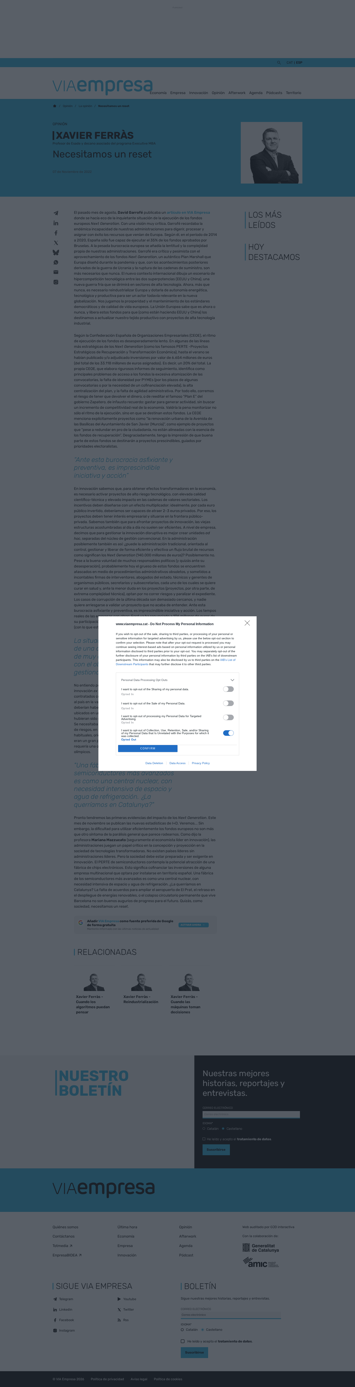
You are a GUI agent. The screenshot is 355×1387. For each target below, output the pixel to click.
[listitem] (177, 680)
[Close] (248, 624)
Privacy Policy (201, 763)
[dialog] (177, 693)
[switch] (228, 689)
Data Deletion (154, 763)
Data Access (177, 763)
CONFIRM (148, 748)
